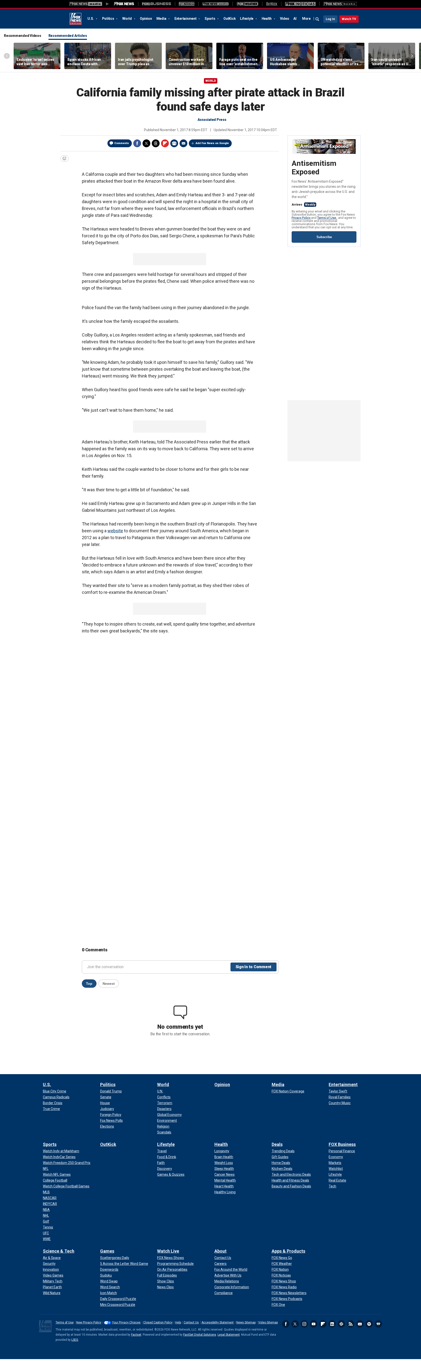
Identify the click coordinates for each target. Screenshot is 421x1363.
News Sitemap (246, 1322)
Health (267, 19)
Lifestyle (247, 19)
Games (107, 1251)
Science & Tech (58, 1251)
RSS (350, 1324)
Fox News (75, 19)
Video (284, 19)
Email (183, 143)
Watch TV (349, 19)
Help (178, 1322)
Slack (341, 1324)
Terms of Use (327, 218)
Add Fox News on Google (212, 143)
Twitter (146, 143)
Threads (156, 143)
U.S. (91, 19)
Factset (136, 1334)
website (115, 530)
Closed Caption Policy (157, 1322)
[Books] (340, 4)
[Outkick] (271, 4)
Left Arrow (7, 56)
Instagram (304, 1324)
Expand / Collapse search (317, 19)
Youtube (313, 1324)
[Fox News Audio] (215, 3)
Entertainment (185, 19)
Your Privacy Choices (126, 1322)
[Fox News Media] (124, 4)
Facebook (137, 143)
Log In (330, 19)
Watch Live (168, 1251)
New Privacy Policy (88, 1322)
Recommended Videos (22, 36)
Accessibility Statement (217, 1322)
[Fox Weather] (247, 4)
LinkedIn (332, 1324)
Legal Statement (229, 1334)
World (127, 19)
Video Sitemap (268, 1322)
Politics (108, 19)
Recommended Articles (67, 36)
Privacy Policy (301, 218)
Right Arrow (412, 56)
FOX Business (342, 1144)
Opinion (146, 19)
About (220, 1251)
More (306, 19)
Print (174, 143)
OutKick (229, 19)
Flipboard (165, 143)
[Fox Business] (156, 3)
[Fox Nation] (186, 4)
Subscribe (324, 237)
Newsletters (360, 1324)
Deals (277, 1144)
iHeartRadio (378, 1324)
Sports (210, 19)
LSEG (74, 1340)
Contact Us (191, 1322)
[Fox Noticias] (300, 4)
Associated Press (212, 120)
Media (161, 19)
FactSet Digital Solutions (199, 1334)
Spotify (369, 1324)
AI (295, 19)
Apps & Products (288, 1251)
